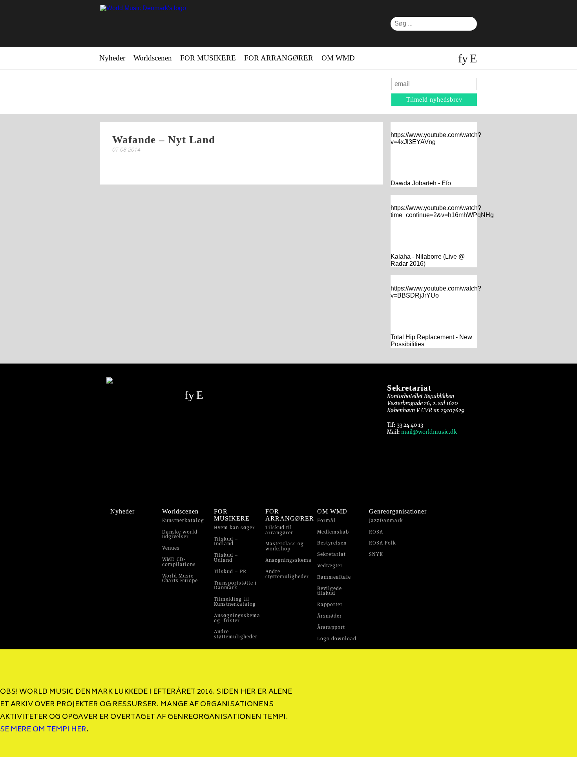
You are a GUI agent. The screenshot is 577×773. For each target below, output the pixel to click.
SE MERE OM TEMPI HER (43, 730)
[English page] (472, 58)
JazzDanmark (386, 520)
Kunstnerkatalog (183, 520)
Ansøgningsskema (288, 560)
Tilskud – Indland (226, 541)
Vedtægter (330, 565)
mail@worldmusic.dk (429, 431)
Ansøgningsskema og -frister (237, 618)
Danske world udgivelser (179, 534)
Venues (171, 548)
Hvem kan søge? (234, 527)
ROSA (376, 531)
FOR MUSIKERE (208, 58)
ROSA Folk (382, 542)
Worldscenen (152, 58)
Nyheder (112, 58)
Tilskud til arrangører (279, 530)
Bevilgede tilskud (329, 591)
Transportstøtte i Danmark (235, 585)
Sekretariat (331, 554)
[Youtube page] (465, 58)
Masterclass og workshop (284, 546)
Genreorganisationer (398, 511)
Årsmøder (329, 615)
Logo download (336, 638)
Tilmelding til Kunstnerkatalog (235, 601)
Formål (326, 520)
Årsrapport (331, 627)
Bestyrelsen (332, 542)
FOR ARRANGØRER (278, 58)
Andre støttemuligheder (235, 634)
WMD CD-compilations (179, 562)
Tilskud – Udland (226, 557)
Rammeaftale (334, 577)
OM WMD (338, 58)
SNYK (376, 554)
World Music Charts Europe (180, 578)
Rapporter (330, 604)
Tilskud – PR (230, 571)
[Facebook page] (460, 58)
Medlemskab (333, 531)
